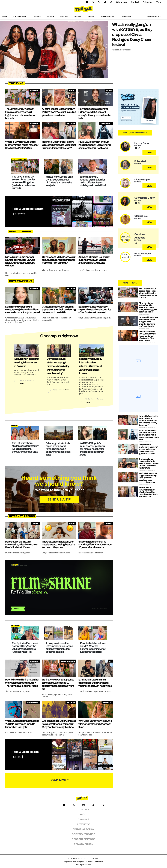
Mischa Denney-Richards (94, 399)
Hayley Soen (141, 143)
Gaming (50, 16)
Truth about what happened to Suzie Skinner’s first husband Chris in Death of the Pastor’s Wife (148, 463)
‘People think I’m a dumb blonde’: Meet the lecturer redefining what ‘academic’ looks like (92, 647)
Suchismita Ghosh (144, 197)
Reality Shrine (107, 16)
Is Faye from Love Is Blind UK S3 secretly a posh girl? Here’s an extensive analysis (59, 181)
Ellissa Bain (140, 161)
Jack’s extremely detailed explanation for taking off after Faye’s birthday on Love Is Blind (92, 181)
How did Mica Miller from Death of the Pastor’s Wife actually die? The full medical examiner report (22, 682)
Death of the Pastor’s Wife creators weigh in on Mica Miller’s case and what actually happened (22, 309)
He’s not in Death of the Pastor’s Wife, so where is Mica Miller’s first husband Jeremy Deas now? (59, 144)
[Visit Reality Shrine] (138, 107)
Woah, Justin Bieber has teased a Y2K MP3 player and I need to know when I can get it (22, 723)
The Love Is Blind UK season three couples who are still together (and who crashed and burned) (24, 182)
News (4, 16)
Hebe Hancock (142, 253)
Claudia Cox (141, 216)
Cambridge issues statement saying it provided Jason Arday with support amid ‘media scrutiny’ (58, 366)
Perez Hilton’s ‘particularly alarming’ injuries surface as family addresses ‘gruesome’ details (148, 449)
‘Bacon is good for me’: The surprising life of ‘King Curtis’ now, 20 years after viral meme (95, 544)
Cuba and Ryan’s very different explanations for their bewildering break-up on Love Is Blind (59, 309)
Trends (37, 16)
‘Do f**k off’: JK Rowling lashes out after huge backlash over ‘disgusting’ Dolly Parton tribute (148, 492)
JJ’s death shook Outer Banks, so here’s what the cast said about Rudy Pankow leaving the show (59, 723)
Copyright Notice (83, 834)
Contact (135, 2)
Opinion (78, 16)
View (149, 152)
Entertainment (20, 16)
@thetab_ (17, 757)
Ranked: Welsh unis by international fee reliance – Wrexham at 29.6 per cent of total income (90, 366)
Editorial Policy (83, 829)
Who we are (121, 2)
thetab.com (78, 858)
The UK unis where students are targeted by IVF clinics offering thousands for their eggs (25, 447)
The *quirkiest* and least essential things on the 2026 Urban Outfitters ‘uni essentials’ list (25, 647)
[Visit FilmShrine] (59, 587)
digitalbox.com (85, 865)
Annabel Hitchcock (27, 380)
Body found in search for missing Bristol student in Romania (26, 362)
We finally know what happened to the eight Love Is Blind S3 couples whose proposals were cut (148, 477)
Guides (91, 16)
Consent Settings (83, 839)
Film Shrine (126, 16)
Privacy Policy (83, 844)
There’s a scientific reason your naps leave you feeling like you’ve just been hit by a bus (58, 544)
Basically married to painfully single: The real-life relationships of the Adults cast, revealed (94, 309)
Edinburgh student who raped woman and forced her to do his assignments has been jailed (58, 449)
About (83, 814)
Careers (83, 819)
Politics (64, 16)
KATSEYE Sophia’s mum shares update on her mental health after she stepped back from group (92, 449)
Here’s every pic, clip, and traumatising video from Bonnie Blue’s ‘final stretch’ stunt (21, 544)
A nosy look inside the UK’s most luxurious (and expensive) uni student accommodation (59, 647)
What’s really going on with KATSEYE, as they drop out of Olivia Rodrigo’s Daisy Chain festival (132, 34)
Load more (59, 780)
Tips (158, 2)
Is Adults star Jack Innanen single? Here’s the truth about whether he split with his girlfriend (95, 682)
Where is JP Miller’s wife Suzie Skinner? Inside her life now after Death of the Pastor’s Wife (21, 144)
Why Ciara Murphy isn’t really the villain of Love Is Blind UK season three (95, 723)
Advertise (148, 2)
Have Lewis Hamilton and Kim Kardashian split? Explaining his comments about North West (94, 144)
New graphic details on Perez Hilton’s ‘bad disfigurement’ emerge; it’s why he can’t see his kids (148, 321)
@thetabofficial (19, 214)
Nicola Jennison (58, 390)
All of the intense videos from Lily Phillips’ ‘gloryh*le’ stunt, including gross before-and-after (59, 112)
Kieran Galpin (142, 179)
